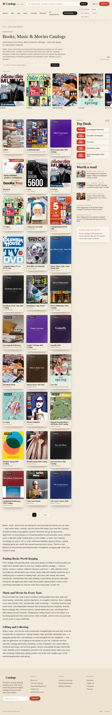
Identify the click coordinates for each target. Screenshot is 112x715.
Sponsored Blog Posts (38, 686)
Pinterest (90, 689)
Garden (95, 13)
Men (12, 13)
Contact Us (35, 689)
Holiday (93, 9)
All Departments (54, 13)
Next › (46, 515)
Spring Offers (85, 17)
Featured (43, 13)
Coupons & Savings (65, 680)
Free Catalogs (69, 13)
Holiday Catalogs (65, 686)
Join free (104, 4)
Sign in (95, 4)
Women (5, 13)
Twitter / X (90, 683)
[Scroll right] (106, 91)
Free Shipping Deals (66, 683)
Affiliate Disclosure (37, 692)
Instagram (90, 686)
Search (83, 4)
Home (25, 13)
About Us (34, 680)
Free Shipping (85, 13)
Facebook (90, 680)
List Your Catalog (37, 683)
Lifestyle (34, 13)
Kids (18, 13)
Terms (100, 711)
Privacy (107, 711)
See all (107, 120)
